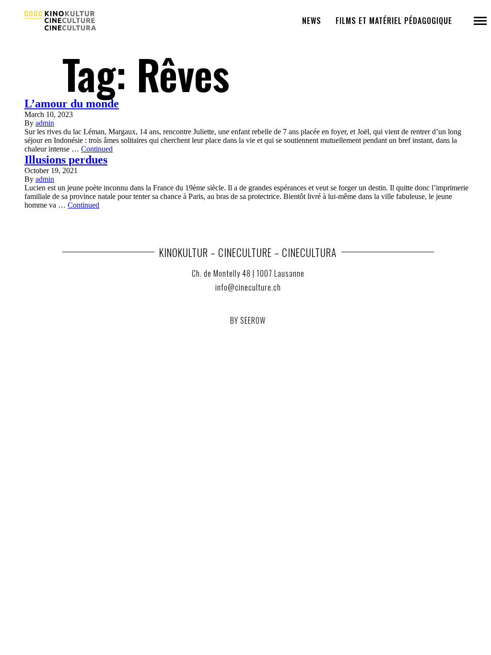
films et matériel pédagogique (394, 20)
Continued (97, 149)
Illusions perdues (65, 159)
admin (44, 123)
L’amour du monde (71, 103)
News (311, 20)
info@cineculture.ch (248, 287)
